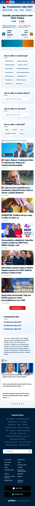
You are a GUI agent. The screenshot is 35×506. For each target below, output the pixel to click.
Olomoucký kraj (9, 76)
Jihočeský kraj (9, 61)
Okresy (22, 10)
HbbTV (6, 467)
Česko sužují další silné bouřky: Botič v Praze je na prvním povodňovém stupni (17, 385)
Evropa (22, 133)
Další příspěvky (16, 308)
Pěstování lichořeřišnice (17, 439)
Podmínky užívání (9, 470)
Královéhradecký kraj (22, 68)
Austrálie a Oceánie (10, 133)
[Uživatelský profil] (28, 2)
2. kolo (21, 21)
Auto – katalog (10, 430)
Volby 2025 (12, 433)
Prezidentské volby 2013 (12, 329)
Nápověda (20, 474)
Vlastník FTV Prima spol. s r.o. (9, 477)
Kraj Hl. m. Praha (22, 65)
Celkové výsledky (7, 10)
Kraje (16, 10)
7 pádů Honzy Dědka (23, 430)
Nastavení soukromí (20, 481)
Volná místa (7, 462)
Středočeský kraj (21, 80)
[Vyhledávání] (24, 2)
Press (19, 462)
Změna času (12, 425)
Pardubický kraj (22, 76)
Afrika (7, 129)
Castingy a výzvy (22, 464)
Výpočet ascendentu (10, 442)
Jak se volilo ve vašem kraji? (16, 56)
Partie (19, 425)
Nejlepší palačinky (11, 445)
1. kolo (13, 21)
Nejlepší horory (13, 422)
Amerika (14, 129)
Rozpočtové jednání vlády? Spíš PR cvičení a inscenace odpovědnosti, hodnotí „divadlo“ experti (16, 395)
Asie (22, 129)
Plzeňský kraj (9, 80)
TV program (23, 422)
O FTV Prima (7, 459)
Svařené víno (22, 433)
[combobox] (16, 99)
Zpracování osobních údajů (22, 470)
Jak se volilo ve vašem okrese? (17, 93)
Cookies (6, 474)
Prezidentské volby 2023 (12, 322)
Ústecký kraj (8, 83)
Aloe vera (26, 436)
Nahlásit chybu (8, 480)
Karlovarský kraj (9, 65)
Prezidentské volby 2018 (12, 325)
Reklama (6, 464)
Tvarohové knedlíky (25, 442)
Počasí (25, 425)
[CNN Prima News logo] (10, 1)
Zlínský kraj (19, 83)
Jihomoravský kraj (22, 61)
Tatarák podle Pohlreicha (14, 436)
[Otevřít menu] (2, 2)
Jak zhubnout (10, 419)
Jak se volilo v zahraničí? (14, 124)
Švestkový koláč (24, 445)
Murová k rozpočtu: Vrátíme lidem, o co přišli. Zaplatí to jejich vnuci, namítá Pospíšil (16, 376)
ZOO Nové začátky (23, 427)
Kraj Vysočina (9, 68)
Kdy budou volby (11, 427)
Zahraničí (28, 10)
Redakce (20, 476)
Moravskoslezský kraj (23, 72)
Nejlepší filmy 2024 (22, 419)
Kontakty (20, 467)
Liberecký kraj (9, 72)
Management (21, 459)
